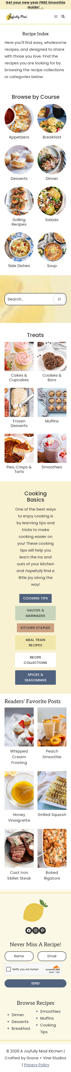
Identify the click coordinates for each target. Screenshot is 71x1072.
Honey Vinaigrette (19, 817)
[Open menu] (55, 17)
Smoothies (50, 1011)
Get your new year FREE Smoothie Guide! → (35, 4)
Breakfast (21, 1028)
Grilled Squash (52, 814)
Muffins (47, 1018)
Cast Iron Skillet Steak (19, 875)
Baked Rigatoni (52, 875)
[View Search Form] (63, 16)
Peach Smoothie (52, 754)
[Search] (59, 299)
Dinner (18, 1014)
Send (35, 983)
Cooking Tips (48, 1028)
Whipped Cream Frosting (19, 757)
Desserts (20, 1021)
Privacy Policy (36, 1064)
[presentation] (19, 727)
